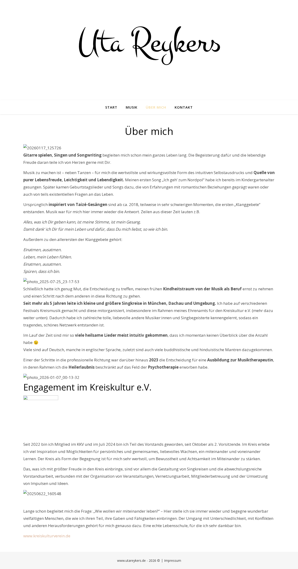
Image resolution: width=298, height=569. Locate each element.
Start (111, 107)
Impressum (172, 560)
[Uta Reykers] (149, 50)
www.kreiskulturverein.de (46, 535)
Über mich (156, 107)
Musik (131, 107)
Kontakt (184, 107)
